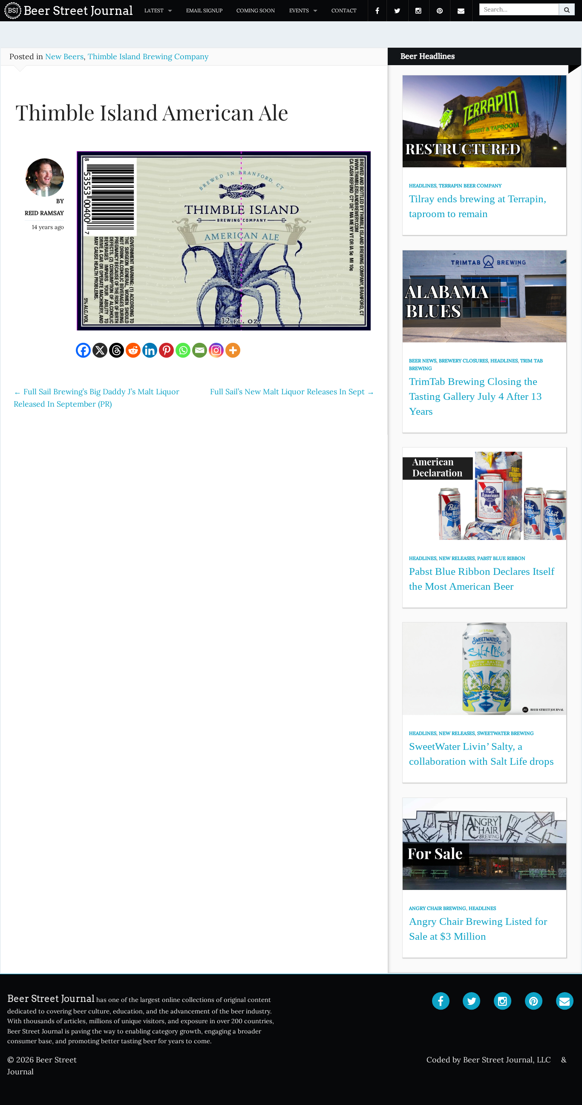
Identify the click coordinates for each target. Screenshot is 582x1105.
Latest (154, 10)
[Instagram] (216, 350)
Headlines (422, 186)
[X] (99, 350)
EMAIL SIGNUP (204, 10)
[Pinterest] (166, 350)
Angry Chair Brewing (437, 908)
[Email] (199, 350)
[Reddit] (133, 350)
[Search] (567, 9)
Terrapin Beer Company (470, 186)
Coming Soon (255, 10)
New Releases (457, 558)
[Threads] (116, 350)
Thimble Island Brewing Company (148, 56)
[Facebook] (83, 350)
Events (299, 10)
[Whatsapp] (183, 350)
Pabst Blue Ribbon (501, 558)
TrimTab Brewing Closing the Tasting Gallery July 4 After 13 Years (475, 396)
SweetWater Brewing (505, 733)
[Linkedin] (149, 350)
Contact (344, 10)
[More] (232, 350)
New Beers (64, 56)
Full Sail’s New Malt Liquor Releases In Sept (292, 391)
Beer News (422, 361)
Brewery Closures (463, 361)
